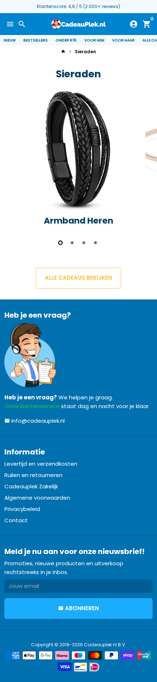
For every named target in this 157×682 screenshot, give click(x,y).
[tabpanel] (78, 160)
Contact (16, 520)
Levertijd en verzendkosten (40, 464)
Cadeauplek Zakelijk (31, 486)
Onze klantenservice (32, 406)
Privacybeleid (22, 509)
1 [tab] (61, 242)
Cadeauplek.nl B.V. (105, 645)
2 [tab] (72, 242)
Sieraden (85, 52)
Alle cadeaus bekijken (78, 278)
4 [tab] (96, 242)
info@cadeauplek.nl (34, 421)
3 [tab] (84, 242)
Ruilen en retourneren (33, 475)
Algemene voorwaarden (37, 497)
